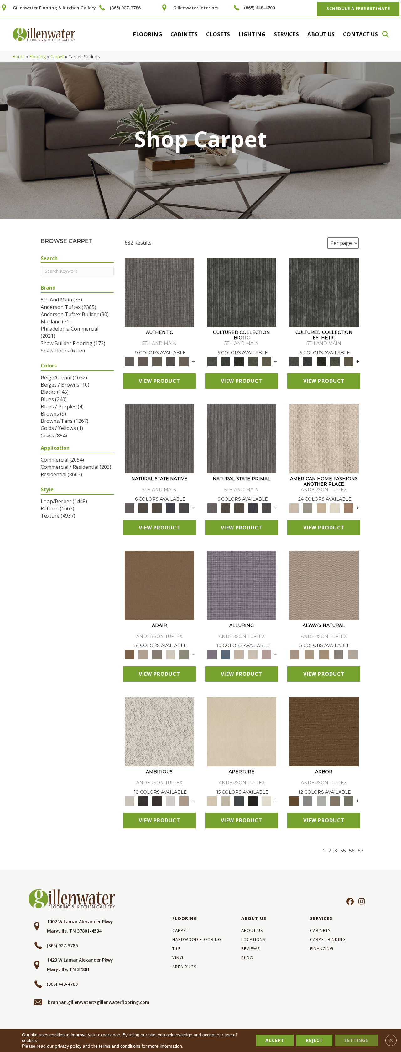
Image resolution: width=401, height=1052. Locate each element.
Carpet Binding (328, 939)
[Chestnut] (324, 731)
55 (343, 851)
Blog (247, 957)
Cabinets (184, 34)
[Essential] (143, 507)
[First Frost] (170, 800)
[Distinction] (266, 361)
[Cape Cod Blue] (239, 800)
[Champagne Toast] (143, 654)
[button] (388, 34)
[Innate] (170, 507)
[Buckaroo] (348, 507)
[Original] (184, 507)
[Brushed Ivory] (335, 507)
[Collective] (239, 361)
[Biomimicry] (241, 292)
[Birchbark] (252, 654)
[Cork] (309, 654)
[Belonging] (159, 438)
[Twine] (352, 654)
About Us (321, 34)
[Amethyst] (241, 585)
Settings (356, 1040)
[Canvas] (159, 731)
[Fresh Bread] (184, 800)
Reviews (250, 948)
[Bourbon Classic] (159, 585)
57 (360, 851)
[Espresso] (252, 800)
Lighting (251, 34)
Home (19, 56)
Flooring (147, 34)
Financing (321, 948)
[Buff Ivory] (241, 731)
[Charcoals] (143, 800)
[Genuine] (157, 361)
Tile (176, 948)
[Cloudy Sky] (308, 800)
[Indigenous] (157, 507)
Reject (314, 1040)
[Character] (225, 361)
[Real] (184, 361)
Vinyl (178, 957)
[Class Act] (157, 654)
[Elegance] (170, 654)
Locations (253, 939)
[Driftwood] (335, 800)
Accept (274, 1040)
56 (352, 851)
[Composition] (252, 361)
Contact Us (360, 34)
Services (286, 34)
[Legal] (170, 361)
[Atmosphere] (308, 507)
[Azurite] (225, 654)
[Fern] (348, 800)
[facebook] (349, 902)
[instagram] (360, 902)
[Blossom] (266, 654)
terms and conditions (119, 1046)
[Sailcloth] (323, 654)
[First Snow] (266, 800)
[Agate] (324, 438)
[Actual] (159, 292)
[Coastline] (321, 800)
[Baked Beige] (321, 507)
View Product (159, 380)
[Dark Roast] (157, 800)
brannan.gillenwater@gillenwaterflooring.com (98, 1002)
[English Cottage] (184, 654)
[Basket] (324, 585)
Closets (218, 34)
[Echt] (143, 361)
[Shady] (338, 654)
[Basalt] (239, 654)
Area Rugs (184, 966)
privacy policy (68, 1046)
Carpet (57, 56)
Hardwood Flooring (196, 939)
